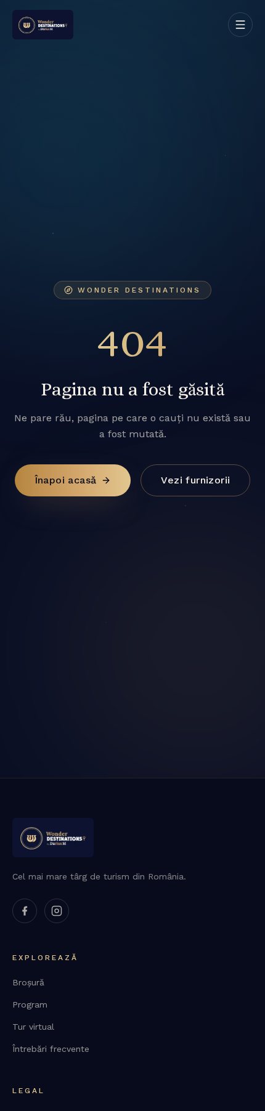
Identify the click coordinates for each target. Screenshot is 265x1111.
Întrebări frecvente (50, 1049)
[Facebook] (24, 911)
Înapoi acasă (66, 480)
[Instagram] (56, 911)
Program (29, 1004)
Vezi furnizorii (195, 480)
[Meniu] (240, 24)
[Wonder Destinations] (42, 24)
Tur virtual (33, 1027)
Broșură (28, 982)
